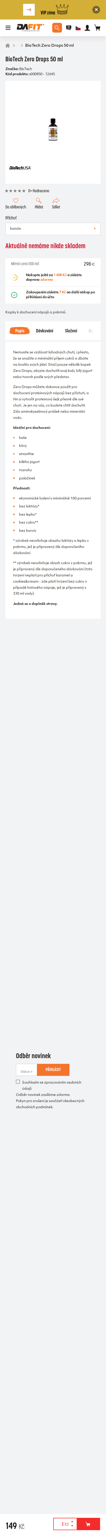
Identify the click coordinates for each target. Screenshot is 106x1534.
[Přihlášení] (87, 28)
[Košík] (97, 28)
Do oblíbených (15, 206)
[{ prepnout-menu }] (69, 28)
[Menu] (8, 28)
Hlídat (39, 206)
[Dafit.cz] (30, 28)
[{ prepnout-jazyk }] (78, 27)
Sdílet (56, 206)
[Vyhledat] (57, 28)
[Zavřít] (96, 10)
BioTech (25, 69)
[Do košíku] (88, 1524)
